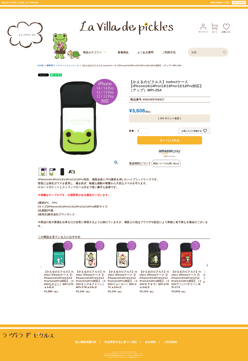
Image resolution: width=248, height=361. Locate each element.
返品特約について (140, 163)
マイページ (203, 32)
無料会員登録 (238, 3)
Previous (41, 267)
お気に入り (226, 32)
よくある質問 (145, 52)
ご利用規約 (170, 342)
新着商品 (123, 52)
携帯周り (51, 65)
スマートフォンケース (68, 65)
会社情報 (150, 342)
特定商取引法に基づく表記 (121, 342)
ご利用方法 (169, 52)
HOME (40, 65)
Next (207, 265)
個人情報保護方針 (86, 342)
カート (214, 32)
